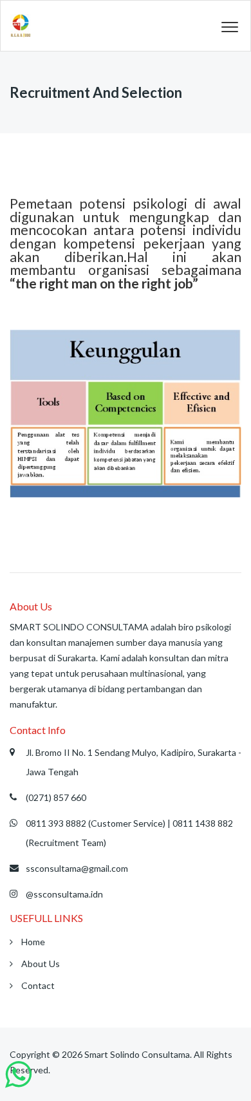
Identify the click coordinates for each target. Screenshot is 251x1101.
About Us (39, 963)
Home (32, 941)
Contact (37, 985)
